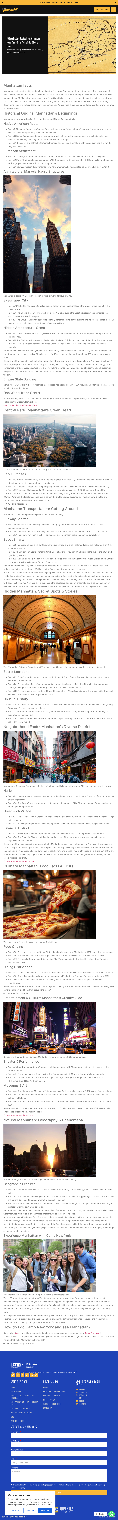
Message (14, 1468)
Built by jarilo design (107, 1517)
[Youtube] (32, 1375)
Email (13, 1459)
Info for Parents (17, 1421)
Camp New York (92, 1333)
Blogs (45, 1387)
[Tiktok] (27, 1375)
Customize (15, 1510)
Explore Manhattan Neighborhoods (19, 861)
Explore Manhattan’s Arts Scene (18, 1115)
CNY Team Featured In (51, 1396)
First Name (15, 1432)
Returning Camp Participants (55, 1391)
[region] (30, 1503)
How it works (16, 1391)
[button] (2, 2)
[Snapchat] (36, 1375)
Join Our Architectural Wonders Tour (20, 405)
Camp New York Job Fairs (20, 1409)
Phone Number (17, 1450)
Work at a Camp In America (21, 1413)
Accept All (45, 1510)
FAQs (12, 1417)
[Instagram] (22, 1375)
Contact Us (47, 1408)
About (13, 1387)
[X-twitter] (18, 1375)
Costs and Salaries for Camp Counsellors (22, 1397)
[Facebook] (13, 1375)
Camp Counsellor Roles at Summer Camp (24, 1403)
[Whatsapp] (111, 1514)
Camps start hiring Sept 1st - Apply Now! (59, 2)
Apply (18, 1333)
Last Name (15, 1441)
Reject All (30, 1510)
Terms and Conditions (52, 1404)
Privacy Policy (49, 1400)
